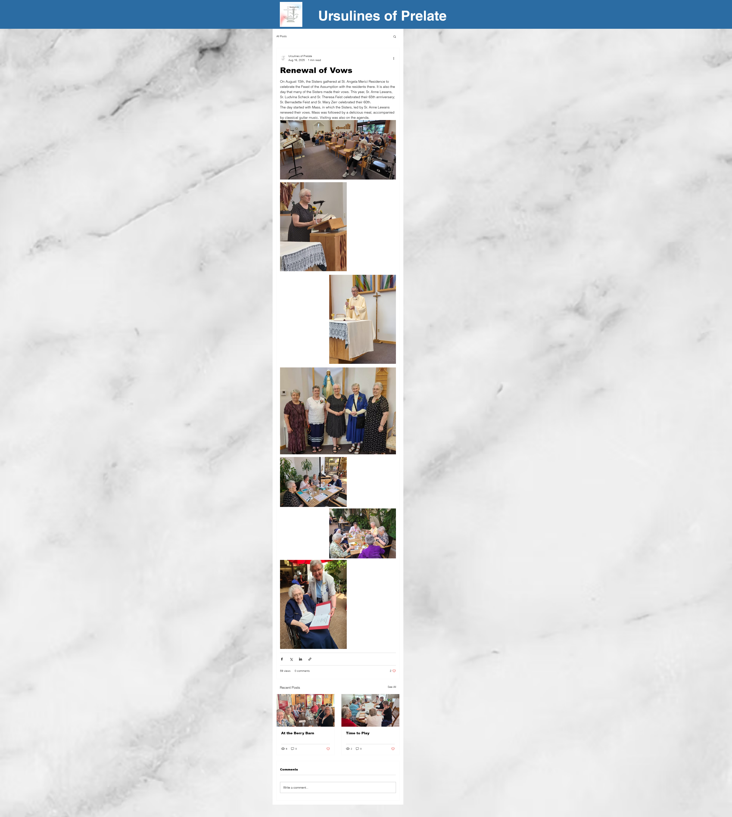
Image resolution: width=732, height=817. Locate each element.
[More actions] (393, 58)
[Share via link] (310, 659)
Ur (325, 15)
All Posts (281, 36)
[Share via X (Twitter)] (291, 659)
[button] (394, 36)
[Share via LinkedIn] (300, 659)
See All (392, 687)
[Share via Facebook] (282, 659)
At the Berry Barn (297, 733)
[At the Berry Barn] (306, 710)
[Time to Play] (370, 710)
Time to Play (357, 733)
